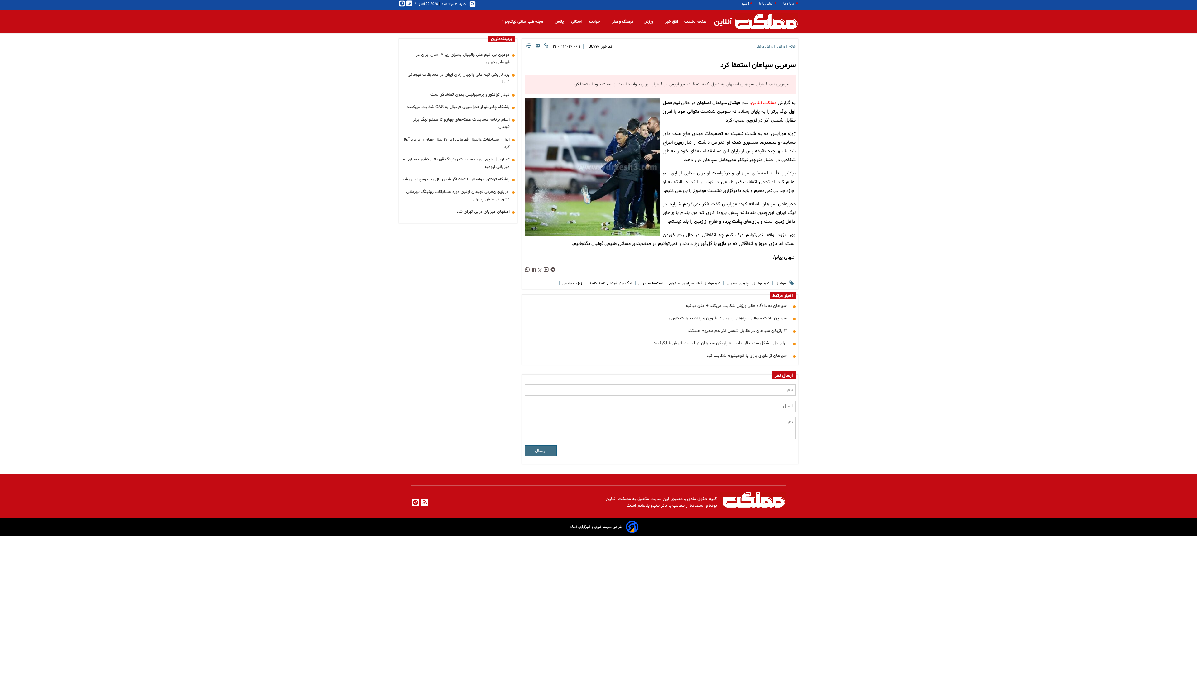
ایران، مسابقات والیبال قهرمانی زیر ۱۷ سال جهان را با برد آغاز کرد (456, 143)
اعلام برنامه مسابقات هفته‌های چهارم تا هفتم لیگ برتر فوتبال (461, 123)
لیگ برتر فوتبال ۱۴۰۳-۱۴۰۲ (609, 283)
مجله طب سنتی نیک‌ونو (523, 22)
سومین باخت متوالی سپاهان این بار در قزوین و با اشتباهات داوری (728, 318)
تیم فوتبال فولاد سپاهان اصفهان (694, 283)
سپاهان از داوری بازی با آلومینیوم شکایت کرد (747, 356)
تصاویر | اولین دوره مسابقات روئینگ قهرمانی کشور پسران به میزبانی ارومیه (456, 163)
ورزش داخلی (764, 47)
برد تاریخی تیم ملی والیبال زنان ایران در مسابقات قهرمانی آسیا (459, 78)
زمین (679, 142)
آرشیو (745, 4)
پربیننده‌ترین (501, 39)
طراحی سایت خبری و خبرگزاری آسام (596, 526)
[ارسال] (537, 47)
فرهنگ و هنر (622, 22)
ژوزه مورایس (571, 283)
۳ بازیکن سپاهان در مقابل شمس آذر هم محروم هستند (737, 331)
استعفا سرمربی (650, 283)
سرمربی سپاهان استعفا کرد (758, 65)
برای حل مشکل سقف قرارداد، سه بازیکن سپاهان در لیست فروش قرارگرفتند (720, 343)
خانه (792, 47)
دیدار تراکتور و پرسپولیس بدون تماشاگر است (470, 95)
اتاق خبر (671, 22)
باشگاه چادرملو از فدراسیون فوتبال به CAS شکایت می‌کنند (458, 107)
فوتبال (734, 103)
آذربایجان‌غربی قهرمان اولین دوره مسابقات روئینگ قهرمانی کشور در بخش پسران (458, 195)
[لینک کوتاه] (546, 47)
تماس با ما (766, 4)
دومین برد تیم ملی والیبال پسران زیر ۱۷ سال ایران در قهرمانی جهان (463, 58)
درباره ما (789, 4)
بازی (722, 244)
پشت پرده (732, 221)
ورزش (648, 22)
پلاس (559, 22)
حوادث (595, 22)
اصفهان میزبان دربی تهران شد (483, 212)
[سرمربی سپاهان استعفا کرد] (592, 167)
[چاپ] (529, 47)
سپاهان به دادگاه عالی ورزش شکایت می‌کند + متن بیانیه (736, 306)
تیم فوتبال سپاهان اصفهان (747, 283)
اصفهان (704, 103)
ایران (781, 213)
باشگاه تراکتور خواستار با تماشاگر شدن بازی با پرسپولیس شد (456, 179)
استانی (577, 22)
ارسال (540, 450)
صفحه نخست (695, 22)
